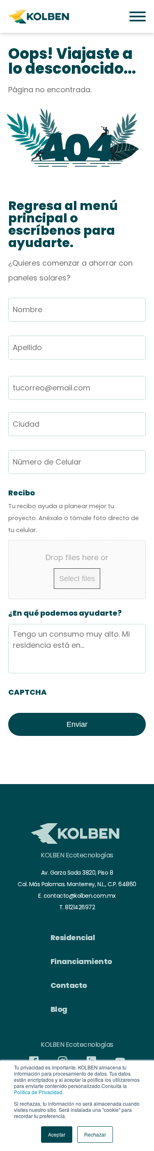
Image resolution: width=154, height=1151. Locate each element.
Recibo (21, 492)
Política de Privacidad (38, 1091)
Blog (59, 1009)
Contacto (69, 985)
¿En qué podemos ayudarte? (65, 613)
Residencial (73, 937)
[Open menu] (137, 16)
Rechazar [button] (95, 1134)
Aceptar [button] (56, 1134)
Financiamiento (81, 961)
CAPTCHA (27, 692)
